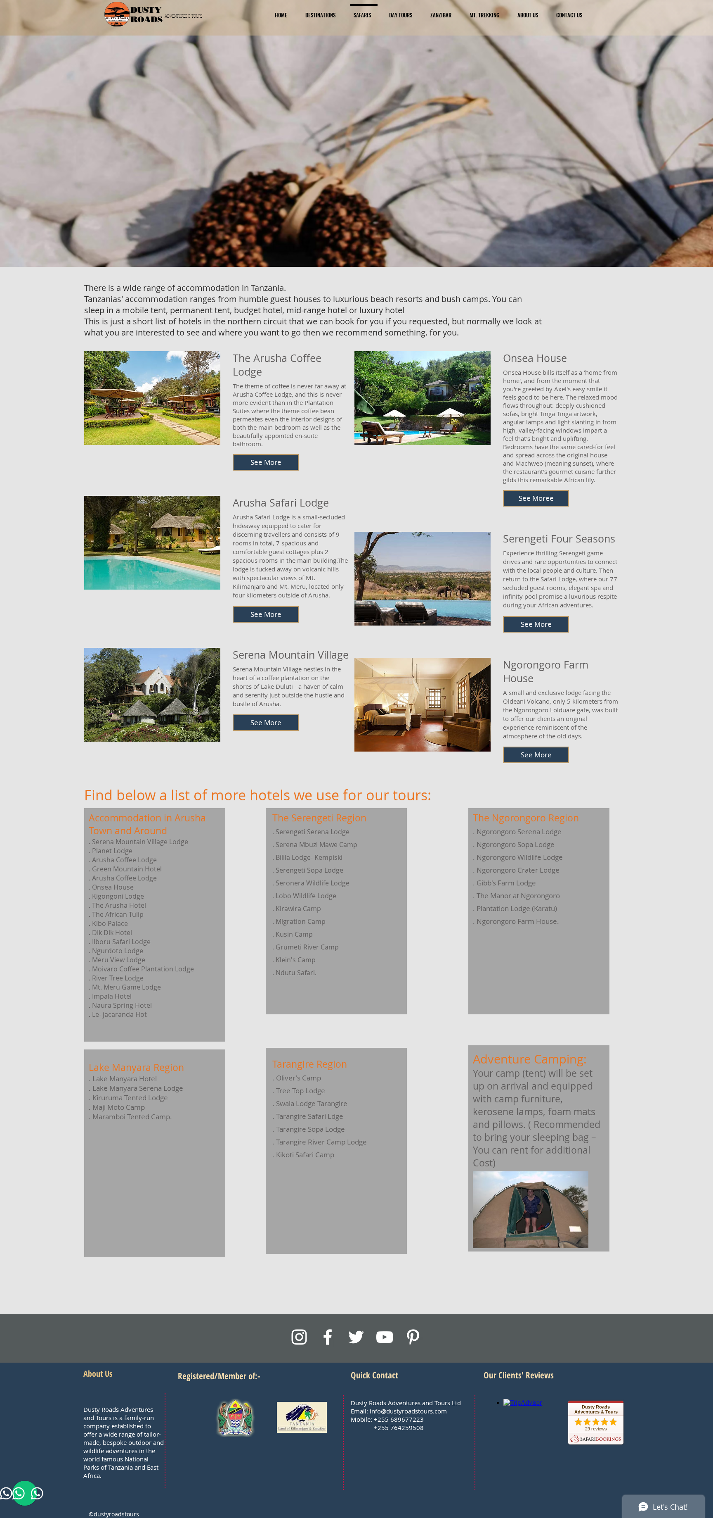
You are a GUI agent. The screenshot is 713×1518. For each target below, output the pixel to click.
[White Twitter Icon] (356, 1337)
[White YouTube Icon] (384, 1337)
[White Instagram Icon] (299, 1337)
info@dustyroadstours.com (408, 1411)
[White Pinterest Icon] (413, 1337)
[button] (266, 462)
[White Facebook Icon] (327, 1337)
